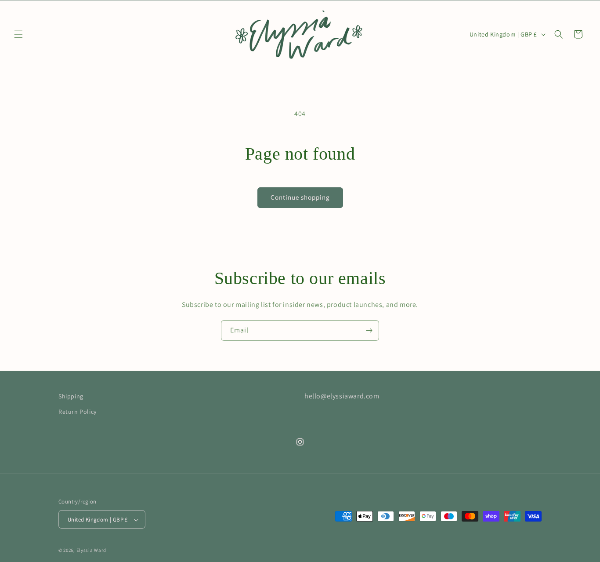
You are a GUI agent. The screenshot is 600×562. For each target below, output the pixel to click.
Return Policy (77, 412)
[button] (18, 34)
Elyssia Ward (91, 550)
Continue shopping (300, 197)
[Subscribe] (369, 330)
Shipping (70, 396)
